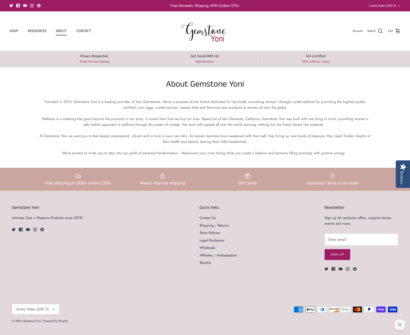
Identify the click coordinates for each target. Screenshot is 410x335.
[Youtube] (25, 5)
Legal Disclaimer (212, 240)
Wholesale (207, 247)
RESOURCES (37, 31)
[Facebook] (18, 5)
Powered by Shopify (55, 321)
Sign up (337, 254)
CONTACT (83, 31)
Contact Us (208, 217)
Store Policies (210, 232)
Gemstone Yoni (32, 321)
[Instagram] (32, 5)
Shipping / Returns (214, 225)
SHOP (13, 31)
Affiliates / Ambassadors (218, 255)
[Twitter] (11, 5)
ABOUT (61, 31)
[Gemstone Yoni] (205, 31)
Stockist (205, 262)
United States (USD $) (382, 6)
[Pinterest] (39, 5)
